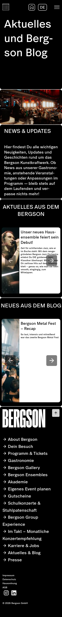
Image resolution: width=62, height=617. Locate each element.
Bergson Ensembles (27, 474)
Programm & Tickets (27, 453)
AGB (4, 587)
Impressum (8, 575)
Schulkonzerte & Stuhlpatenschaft (21, 506)
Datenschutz (9, 579)
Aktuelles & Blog (24, 552)
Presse (14, 560)
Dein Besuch (20, 446)
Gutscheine (19, 496)
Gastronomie (20, 460)
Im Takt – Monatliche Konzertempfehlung (25, 535)
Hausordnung (9, 583)
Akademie (17, 481)
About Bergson (22, 439)
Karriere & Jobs (23, 545)
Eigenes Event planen (29, 489)
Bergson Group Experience (20, 520)
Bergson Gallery (23, 467)
